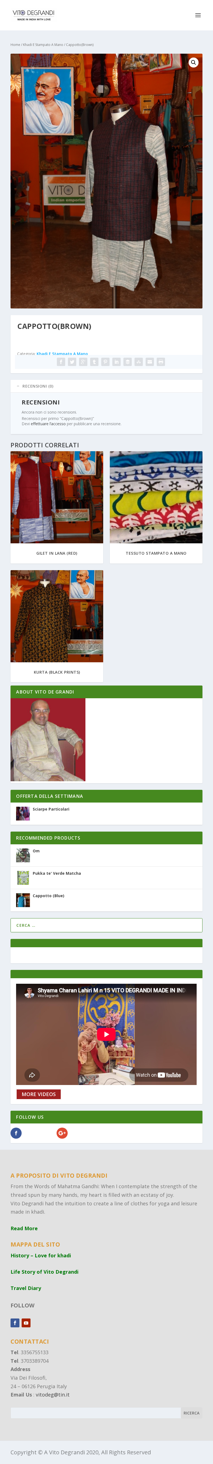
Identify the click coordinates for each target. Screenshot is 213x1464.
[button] (194, 63)
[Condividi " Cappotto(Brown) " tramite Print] (161, 362)
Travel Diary (26, 1288)
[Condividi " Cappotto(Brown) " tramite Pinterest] (105, 362)
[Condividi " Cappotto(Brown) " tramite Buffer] (127, 362)
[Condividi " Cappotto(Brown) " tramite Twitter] (72, 362)
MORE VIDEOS (39, 1094)
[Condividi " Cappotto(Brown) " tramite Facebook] (61, 362)
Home (15, 44)
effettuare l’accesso (48, 423)
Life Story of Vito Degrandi (44, 1271)
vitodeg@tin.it (53, 1394)
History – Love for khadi (41, 1255)
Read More (24, 1228)
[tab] (106, 386)
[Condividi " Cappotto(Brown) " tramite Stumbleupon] (139, 362)
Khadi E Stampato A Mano (43, 44)
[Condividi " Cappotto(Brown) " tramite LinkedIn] (116, 362)
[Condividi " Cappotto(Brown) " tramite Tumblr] (94, 362)
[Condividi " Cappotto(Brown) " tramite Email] (150, 362)
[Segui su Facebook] (15, 1322)
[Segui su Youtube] (26, 1322)
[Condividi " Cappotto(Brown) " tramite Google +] (83, 362)
